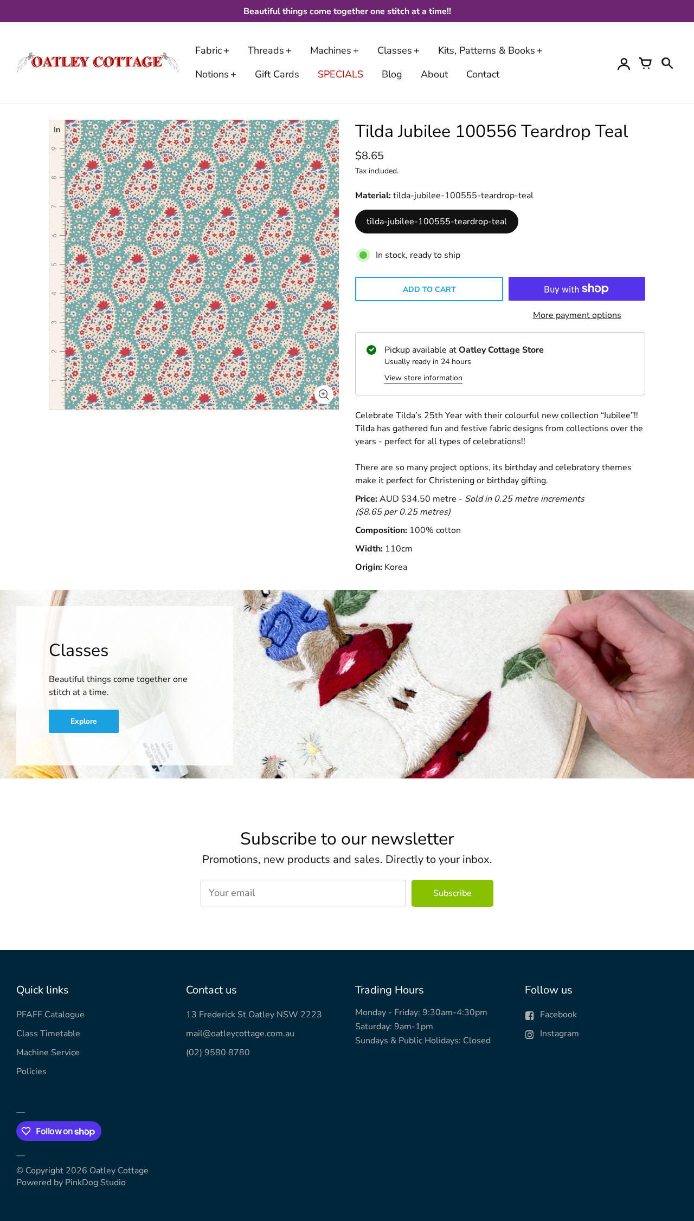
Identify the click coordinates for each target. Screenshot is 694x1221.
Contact (482, 74)
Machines (330, 50)
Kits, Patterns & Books (486, 50)
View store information (423, 378)
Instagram (559, 1034)
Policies (31, 1071)
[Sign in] (623, 63)
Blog (392, 74)
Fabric (208, 50)
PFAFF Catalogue (50, 1015)
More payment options (577, 315)
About (434, 74)
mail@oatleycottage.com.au (240, 1034)
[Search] (667, 63)
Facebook (558, 1015)
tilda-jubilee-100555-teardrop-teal (437, 222)
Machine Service (48, 1052)
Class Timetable (48, 1034)
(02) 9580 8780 (218, 1052)
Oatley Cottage (119, 1171)
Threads (266, 50)
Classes (394, 50)
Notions (212, 74)
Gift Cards (277, 74)
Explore (83, 721)
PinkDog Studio (95, 1182)
